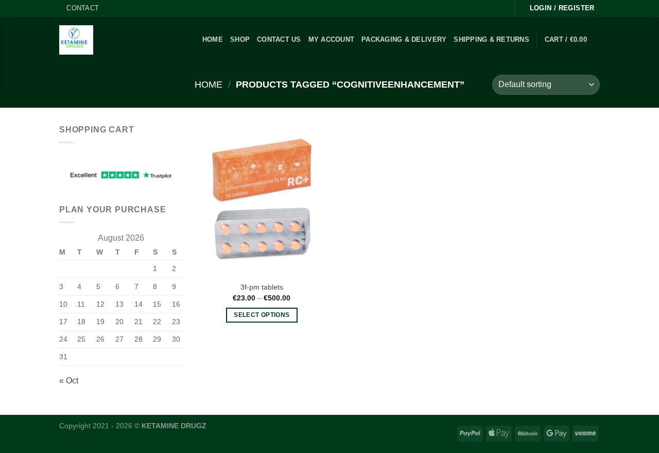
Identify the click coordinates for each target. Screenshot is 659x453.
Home (208, 84)
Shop (240, 39)
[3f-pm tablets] (261, 199)
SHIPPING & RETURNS (491, 39)
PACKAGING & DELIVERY (403, 39)
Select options (261, 315)
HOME (212, 39)
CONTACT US (279, 39)
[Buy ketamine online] (76, 40)
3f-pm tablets (261, 287)
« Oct (68, 380)
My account (331, 39)
